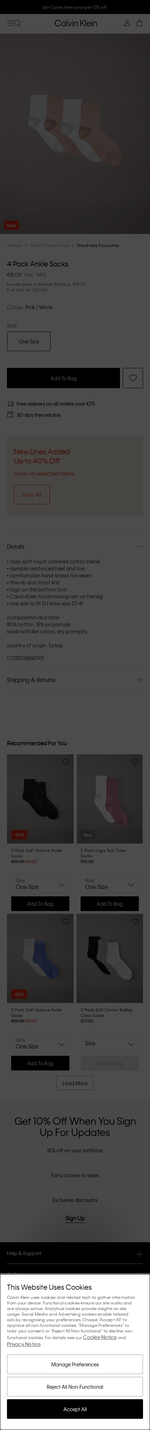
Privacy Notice (24, 1344)
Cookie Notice (100, 1337)
